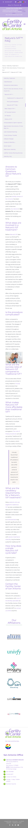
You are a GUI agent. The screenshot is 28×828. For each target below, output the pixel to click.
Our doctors (14, 209)
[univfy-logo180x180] (14, 646)
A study (17, 383)
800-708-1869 (10, 771)
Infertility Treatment (9, 78)
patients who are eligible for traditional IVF (12, 504)
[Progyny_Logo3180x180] (14, 661)
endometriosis (11, 519)
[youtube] (18, 825)
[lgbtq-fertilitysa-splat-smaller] (8, 744)
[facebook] (9, 825)
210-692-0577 (8, 2)
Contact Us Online (11, 777)
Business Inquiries (11, 784)
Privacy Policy (15, 821)
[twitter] (12, 825)
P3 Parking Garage (11, 769)
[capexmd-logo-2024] (14, 708)
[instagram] (15, 825)
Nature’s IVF (13, 234)
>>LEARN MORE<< (21, 10)
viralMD (19, 822)
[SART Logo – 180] (14, 677)
